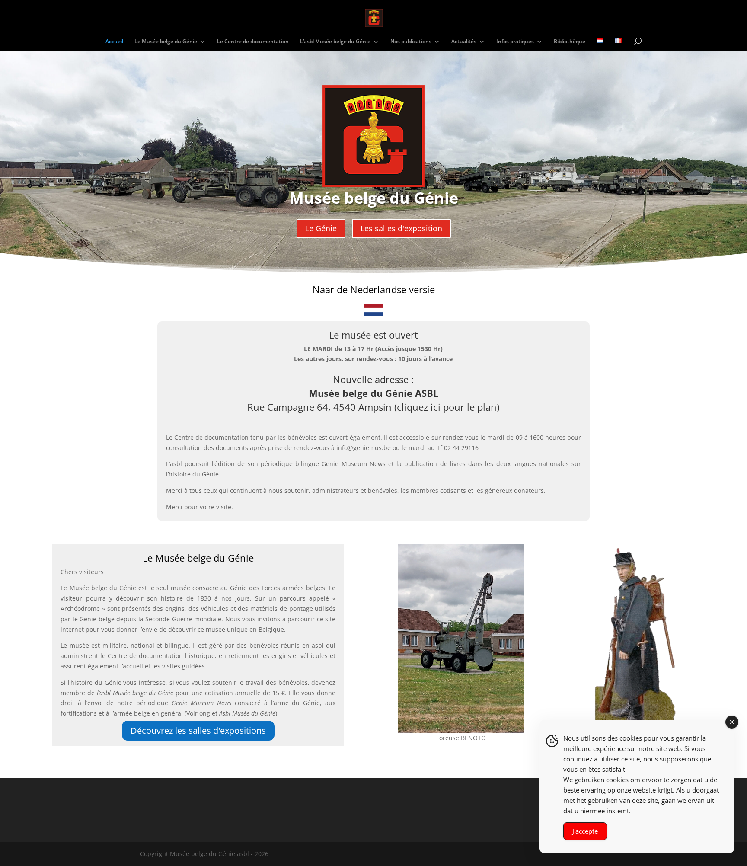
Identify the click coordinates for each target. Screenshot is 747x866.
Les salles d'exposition (401, 228)
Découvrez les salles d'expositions (198, 730)
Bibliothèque (569, 41)
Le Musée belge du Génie (165, 41)
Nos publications (410, 41)
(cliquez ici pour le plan (445, 406)
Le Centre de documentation (253, 41)
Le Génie (321, 228)
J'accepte (585, 831)
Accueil (114, 41)
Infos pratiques (515, 41)
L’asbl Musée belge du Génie (335, 41)
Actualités (463, 41)
